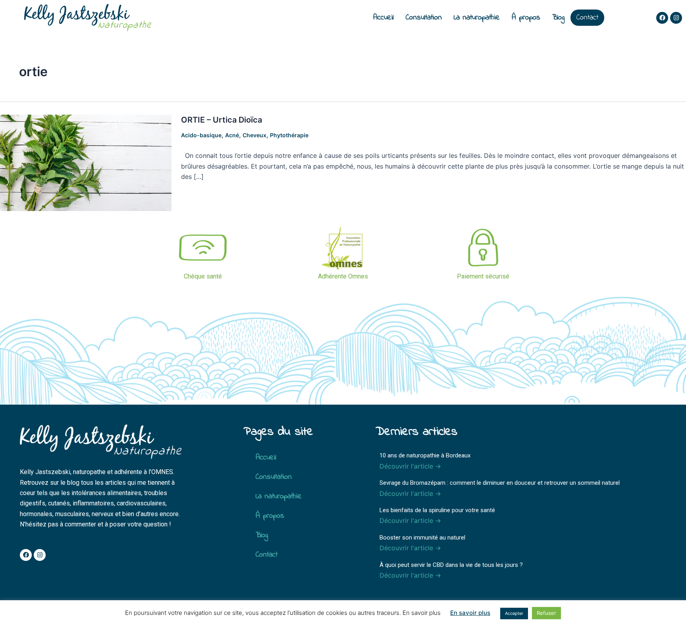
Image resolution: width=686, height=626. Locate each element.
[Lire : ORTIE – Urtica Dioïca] (86, 162)
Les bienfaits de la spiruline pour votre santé (437, 510)
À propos (526, 17)
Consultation (424, 17)
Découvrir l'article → (410, 466)
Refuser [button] (546, 613)
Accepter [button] (514, 613)
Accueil (383, 17)
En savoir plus (470, 612)
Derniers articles (416, 432)
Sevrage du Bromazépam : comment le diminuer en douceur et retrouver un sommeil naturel (500, 482)
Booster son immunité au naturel (422, 537)
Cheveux (254, 135)
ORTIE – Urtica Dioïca (221, 120)
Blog (558, 17)
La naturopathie (477, 17)
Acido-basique (201, 135)
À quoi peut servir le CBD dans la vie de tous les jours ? (451, 564)
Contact (587, 17)
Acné (232, 135)
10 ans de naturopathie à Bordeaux (425, 455)
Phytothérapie (289, 135)
